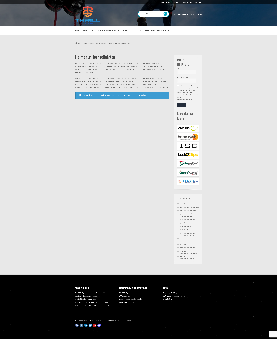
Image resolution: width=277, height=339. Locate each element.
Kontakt (175, 2)
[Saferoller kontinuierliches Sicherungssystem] (188, 163)
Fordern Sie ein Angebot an (191, 2)
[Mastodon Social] (99, 325)
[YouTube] (94, 325)
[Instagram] (81, 325)
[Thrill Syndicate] (188, 181)
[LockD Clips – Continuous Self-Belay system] (188, 155)
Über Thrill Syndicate (155, 31)
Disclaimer (168, 299)
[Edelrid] (188, 128)
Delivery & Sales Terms (174, 296)
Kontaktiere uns (126, 302)
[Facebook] (77, 325)
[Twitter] (90, 325)
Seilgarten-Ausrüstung (98, 43)
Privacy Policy (170, 293)
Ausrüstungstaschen (189, 219)
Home (77, 31)
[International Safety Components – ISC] (188, 146)
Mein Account (166, 2)
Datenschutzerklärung (184, 99)
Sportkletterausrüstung (188, 247)
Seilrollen (185, 229)
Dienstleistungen (130, 31)
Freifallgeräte (185, 203)
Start (80, 43)
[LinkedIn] (86, 325)
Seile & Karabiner (188, 223)
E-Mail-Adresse (182, 77)
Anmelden (182, 104)
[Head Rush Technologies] (188, 137)
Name (178, 68)
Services (183, 244)
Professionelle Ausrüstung (189, 207)
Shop (85, 31)
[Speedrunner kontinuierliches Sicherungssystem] (188, 172)
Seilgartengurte (187, 226)
